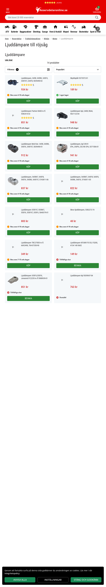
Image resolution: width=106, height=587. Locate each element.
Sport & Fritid (95, 31)
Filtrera (12, 69)
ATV (7, 31)
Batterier (14, 31)
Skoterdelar (83, 31)
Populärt (60, 69)
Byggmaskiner (25, 31)
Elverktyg (36, 31)
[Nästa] (98, 29)
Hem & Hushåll (55, 31)
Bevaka (77, 265)
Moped (66, 31)
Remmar (73, 31)
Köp (28, 101)
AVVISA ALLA (20, 579)
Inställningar (53, 579)
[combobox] (53, 17)
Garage (45, 31)
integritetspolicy (12, 573)
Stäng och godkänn (86, 579)
